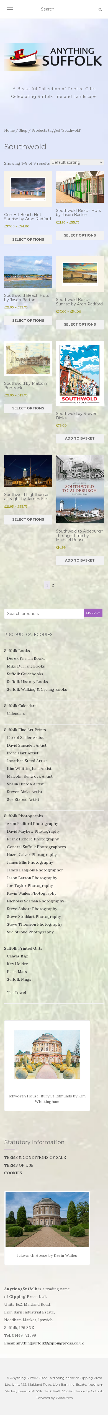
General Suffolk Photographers (36, 846)
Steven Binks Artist (24, 791)
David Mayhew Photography (33, 831)
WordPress (64, 1398)
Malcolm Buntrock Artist (30, 776)
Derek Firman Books (26, 658)
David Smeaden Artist (27, 745)
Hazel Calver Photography (31, 854)
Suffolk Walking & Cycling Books (37, 689)
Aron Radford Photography (32, 823)
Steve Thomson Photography (34, 924)
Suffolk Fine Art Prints (25, 729)
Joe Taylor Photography (30, 885)
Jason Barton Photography (32, 877)
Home (9, 130)
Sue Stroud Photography (30, 932)
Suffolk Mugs (19, 979)
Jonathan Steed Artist (27, 760)
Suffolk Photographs (23, 815)
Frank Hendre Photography (33, 839)
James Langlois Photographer (35, 870)
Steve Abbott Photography (32, 908)
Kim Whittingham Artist (29, 768)
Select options (28, 239)
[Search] (100, 9)
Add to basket (80, 438)
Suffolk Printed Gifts (23, 948)
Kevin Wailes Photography (31, 893)
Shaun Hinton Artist (25, 784)
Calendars (16, 713)
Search (93, 613)
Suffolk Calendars (20, 705)
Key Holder (17, 963)
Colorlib (97, 1391)
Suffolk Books (17, 650)
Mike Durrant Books (26, 666)
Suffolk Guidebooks (25, 673)
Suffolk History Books (27, 681)
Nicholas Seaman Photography (35, 901)
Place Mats (17, 971)
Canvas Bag (17, 956)
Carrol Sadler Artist (25, 737)
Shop (23, 130)
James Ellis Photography (30, 862)
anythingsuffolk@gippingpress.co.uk (50, 1343)
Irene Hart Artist (22, 753)
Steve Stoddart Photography (34, 916)
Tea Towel (16, 992)
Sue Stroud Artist (23, 799)
